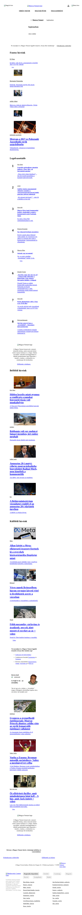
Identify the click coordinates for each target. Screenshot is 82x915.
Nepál (11, 620)
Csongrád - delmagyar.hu (29, 893)
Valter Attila (13, 753)
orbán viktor (14, 101)
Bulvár (26, 877)
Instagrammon (32, 661)
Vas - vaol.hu (55, 898)
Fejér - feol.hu (26, 898)
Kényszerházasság (22, 320)
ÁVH (18, 186)
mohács (12, 427)
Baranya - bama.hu (27, 884)
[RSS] (35, 667)
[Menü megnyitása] (75, 5)
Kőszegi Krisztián (22, 229)
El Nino (12, 59)
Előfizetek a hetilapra (24, 364)
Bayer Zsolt (15, 675)
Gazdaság (57, 874)
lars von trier (13, 789)
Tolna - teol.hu (55, 895)
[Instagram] (21, 667)
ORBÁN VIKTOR (24, 11)
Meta (11, 541)
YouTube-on (23, 663)
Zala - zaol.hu (55, 903)
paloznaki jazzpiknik (15, 135)
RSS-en (31, 663)
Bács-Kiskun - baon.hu (28, 882)
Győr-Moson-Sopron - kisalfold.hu (31, 901)
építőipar (12, 714)
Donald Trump (21, 272)
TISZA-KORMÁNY (57, 11)
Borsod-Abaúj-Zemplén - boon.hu (31, 890)
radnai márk (13, 459)
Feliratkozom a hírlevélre (64, 46)
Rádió (49, 877)
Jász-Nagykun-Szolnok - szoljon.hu (61, 882)
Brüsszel (12, 583)
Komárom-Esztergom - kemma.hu (60, 884)
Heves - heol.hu (27, 906)
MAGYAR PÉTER (40, 11)
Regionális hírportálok (31, 874)
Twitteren (18, 659)
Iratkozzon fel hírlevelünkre (23, 655)
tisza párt (19, 207)
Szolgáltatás (37, 877)
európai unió (17, 677)
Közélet (46, 874)
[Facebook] (17, 667)
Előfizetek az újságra (48, 857)
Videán (17, 663)
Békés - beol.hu (27, 887)
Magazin (68, 874)
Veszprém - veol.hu (57, 901)
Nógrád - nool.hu (56, 887)
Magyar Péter (21, 250)
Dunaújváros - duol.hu (28, 895)
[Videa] (28, 667)
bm (11, 497)
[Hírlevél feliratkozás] (14, 667)
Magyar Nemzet (37, 20)
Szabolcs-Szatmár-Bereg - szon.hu (60, 893)
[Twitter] (25, 667)
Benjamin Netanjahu (16, 81)
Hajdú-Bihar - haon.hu (28, 903)
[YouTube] (32, 667)
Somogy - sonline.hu (57, 890)
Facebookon (31, 657)
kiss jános (20, 164)
